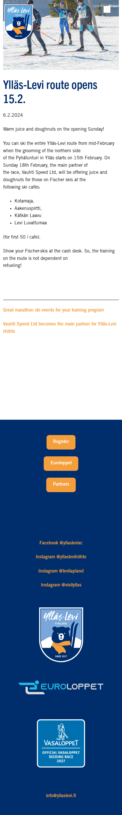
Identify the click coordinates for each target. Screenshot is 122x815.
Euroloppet (61, 463)
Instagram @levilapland (61, 571)
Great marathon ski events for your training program (53, 310)
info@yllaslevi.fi (61, 796)
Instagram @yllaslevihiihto (61, 557)
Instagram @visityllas (61, 585)
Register (61, 442)
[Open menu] (107, 9)
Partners (61, 484)
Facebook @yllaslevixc (61, 543)
